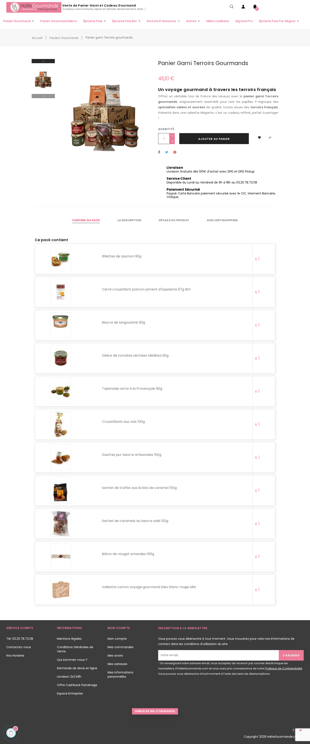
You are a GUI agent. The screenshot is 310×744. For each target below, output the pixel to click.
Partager (159, 152)
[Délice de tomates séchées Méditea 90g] (61, 358)
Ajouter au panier (214, 139)
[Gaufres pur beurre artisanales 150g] (61, 458)
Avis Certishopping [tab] (222, 220)
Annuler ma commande (155, 711)
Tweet (166, 152)
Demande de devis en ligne (77, 668)
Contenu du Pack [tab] (86, 220)
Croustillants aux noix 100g (123, 421)
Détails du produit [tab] (174, 220)
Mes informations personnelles (120, 674)
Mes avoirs (115, 655)
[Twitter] (300, 730)
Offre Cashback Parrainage (77, 685)
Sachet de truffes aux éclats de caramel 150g (139, 487)
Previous (43, 96)
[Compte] (243, 7)
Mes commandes (120, 647)
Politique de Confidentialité (283, 668)
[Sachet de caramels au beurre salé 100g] (61, 524)
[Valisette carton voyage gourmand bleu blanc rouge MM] (61, 590)
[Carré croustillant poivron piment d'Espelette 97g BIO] (61, 292)
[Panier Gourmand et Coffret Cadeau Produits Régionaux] (34, 7)
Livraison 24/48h (69, 676)
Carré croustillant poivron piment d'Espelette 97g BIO (146, 289)
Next (43, 61)
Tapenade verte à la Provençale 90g (132, 388)
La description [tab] (129, 220)
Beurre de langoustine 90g (123, 322)
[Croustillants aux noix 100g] (61, 425)
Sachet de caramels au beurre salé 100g (135, 520)
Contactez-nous (18, 647)
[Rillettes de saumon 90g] (61, 259)
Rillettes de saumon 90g (121, 256)
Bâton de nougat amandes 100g (128, 553)
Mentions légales (69, 639)
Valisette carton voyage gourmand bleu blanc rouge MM (149, 587)
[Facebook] (293, 730)
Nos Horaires (15, 655)
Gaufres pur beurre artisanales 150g (131, 454)
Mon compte (117, 639)
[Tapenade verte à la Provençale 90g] (61, 391)
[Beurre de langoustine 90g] (61, 325)
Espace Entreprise (70, 693)
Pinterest (174, 152)
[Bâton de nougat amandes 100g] (61, 557)
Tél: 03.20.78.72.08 (19, 639)
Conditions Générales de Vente (75, 649)
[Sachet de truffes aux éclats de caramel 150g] (61, 491)
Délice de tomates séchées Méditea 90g (135, 355)
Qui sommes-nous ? (72, 660)
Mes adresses (117, 664)
